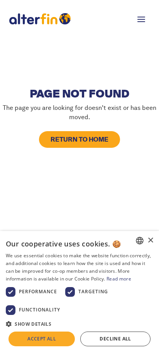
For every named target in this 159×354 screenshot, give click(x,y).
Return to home (79, 139)
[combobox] (140, 241)
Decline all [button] (115, 338)
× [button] (150, 240)
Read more (119, 278)
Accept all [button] (41, 338)
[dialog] (79, 292)
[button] (141, 18)
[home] (64, 18)
